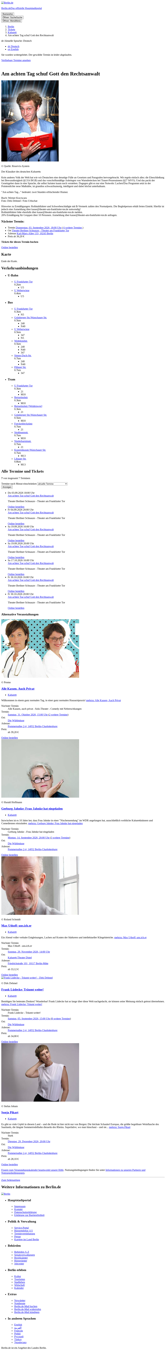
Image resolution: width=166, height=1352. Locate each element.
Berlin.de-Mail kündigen (26, 1312)
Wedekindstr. (21, 341)
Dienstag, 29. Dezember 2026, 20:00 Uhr (29, 1141)
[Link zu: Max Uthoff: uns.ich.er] (40, 914)
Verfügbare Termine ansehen (16, 60)
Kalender (19, 1288)
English (18, 1324)
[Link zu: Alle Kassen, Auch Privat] (40, 676)
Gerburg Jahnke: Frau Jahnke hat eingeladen (32, 808)
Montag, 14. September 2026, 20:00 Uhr (29, 837)
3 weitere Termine (60, 837)
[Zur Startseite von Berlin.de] (5, 1193)
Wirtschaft (19, 1285)
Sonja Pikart (9, 1112)
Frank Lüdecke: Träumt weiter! (22, 989)
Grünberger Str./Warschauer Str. (30, 317)
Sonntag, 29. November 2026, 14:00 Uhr (29, 951)
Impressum (19, 1206)
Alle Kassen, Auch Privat (17, 688)
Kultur (17, 1276)
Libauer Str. (20, 458)
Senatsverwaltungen (24, 1254)
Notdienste (19, 1303)
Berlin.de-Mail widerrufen (27, 1309)
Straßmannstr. (21, 432)
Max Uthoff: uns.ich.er (16, 925)
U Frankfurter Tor (23, 281)
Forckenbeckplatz (23, 423)
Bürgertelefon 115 (23, 1230)
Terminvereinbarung (24, 1233)
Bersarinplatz (21, 397)
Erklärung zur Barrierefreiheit (29, 1215)
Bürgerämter (20, 1260)
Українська (20, 1342)
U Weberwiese (21, 290)
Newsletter (19, 1300)
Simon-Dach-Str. (22, 355)
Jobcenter (19, 1263)
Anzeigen (7, 487)
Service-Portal (21, 1227)
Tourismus (19, 1279)
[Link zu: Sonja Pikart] (40, 1100)
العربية (17, 1327)
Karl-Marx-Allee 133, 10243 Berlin (35, 233)
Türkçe (18, 1339)
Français (18, 1330)
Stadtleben (19, 1282)
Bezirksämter (21, 1257)
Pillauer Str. (20, 367)
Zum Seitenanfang (10, 1180)
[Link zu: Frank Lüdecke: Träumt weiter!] (27, 977)
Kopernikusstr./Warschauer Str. (30, 450)
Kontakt (18, 1209)
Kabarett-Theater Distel (20, 957)
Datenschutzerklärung (25, 1212)
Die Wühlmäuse (16, 720)
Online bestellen (9, 247)
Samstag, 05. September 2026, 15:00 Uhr (29, 1018)
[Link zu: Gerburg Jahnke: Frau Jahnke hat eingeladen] (40, 796)
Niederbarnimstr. (22, 441)
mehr (103, 700)
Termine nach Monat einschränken (19, 483)
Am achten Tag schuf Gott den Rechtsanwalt (31, 495)
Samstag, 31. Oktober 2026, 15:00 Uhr (28, 714)
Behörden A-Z (21, 1252)
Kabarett (12, 694)
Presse (17, 1236)
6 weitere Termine (73, 227)
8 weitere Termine (61, 1018)
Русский (19, 1336)
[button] (83, 40)
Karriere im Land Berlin (26, 1239)
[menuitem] (13, 46)
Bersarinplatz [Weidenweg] (28, 406)
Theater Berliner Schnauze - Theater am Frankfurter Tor (40, 230)
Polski (17, 1333)
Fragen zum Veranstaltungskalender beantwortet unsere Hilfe (32, 1170)
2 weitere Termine (58, 714)
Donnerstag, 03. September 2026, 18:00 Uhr (39, 227)
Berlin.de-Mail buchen (25, 1306)
